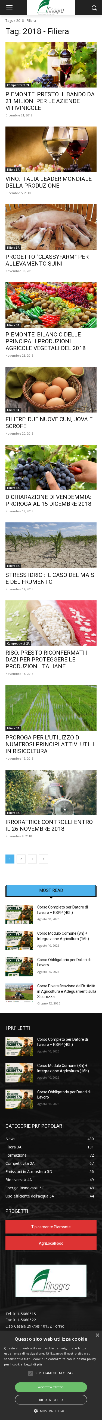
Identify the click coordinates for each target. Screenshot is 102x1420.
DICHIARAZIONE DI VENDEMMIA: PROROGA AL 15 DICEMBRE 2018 (48, 500)
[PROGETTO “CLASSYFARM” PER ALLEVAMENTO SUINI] (51, 227)
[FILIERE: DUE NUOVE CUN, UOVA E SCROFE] (51, 390)
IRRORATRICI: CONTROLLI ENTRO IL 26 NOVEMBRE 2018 (49, 825)
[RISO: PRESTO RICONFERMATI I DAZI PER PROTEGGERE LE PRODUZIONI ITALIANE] (51, 623)
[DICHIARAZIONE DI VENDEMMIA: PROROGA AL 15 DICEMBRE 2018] (51, 468)
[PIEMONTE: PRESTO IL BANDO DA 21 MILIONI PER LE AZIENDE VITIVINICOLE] (51, 65)
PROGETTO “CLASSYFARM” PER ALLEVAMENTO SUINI (47, 260)
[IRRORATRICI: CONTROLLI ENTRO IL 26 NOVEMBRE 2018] (51, 793)
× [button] (97, 1335)
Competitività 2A (18, 85)
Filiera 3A (13, 170)
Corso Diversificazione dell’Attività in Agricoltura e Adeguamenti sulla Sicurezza (66, 991)
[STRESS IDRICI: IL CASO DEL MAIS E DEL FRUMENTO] (51, 545)
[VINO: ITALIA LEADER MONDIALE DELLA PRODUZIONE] (51, 149)
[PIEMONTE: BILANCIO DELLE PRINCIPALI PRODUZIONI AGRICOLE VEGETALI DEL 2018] (51, 305)
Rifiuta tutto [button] (51, 1400)
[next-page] (43, 859)
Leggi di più (33, 1364)
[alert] (51, 1375)
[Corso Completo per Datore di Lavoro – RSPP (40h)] (19, 914)
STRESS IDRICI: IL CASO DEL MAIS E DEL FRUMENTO (49, 578)
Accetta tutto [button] (51, 1387)
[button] (51, 1411)
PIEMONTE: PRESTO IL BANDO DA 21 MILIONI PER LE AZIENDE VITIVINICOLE (50, 101)
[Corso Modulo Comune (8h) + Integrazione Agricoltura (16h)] (19, 940)
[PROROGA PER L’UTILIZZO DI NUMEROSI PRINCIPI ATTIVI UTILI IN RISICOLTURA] (51, 708)
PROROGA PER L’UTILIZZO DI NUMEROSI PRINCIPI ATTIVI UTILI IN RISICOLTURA (49, 744)
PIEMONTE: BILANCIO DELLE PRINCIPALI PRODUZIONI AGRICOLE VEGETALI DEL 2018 (45, 341)
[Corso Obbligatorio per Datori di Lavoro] (19, 966)
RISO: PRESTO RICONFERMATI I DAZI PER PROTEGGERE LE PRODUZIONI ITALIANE (46, 659)
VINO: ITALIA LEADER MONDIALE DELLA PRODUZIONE (48, 182)
